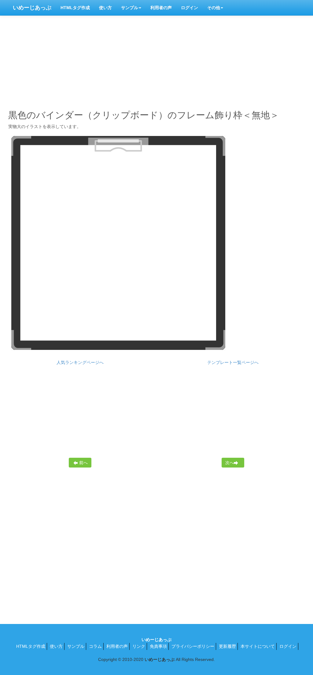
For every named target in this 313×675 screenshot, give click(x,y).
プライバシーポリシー (192, 646)
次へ (229, 462)
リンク (138, 646)
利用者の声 (161, 7)
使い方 (105, 7)
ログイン (189, 7)
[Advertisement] (156, 61)
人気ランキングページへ (80, 362)
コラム (95, 646)
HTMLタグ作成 (75, 7)
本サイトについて (258, 646)
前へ (83, 462)
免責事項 (158, 646)
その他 (213, 7)
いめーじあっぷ (32, 8)
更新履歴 (227, 646)
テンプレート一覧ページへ (233, 362)
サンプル (129, 7)
